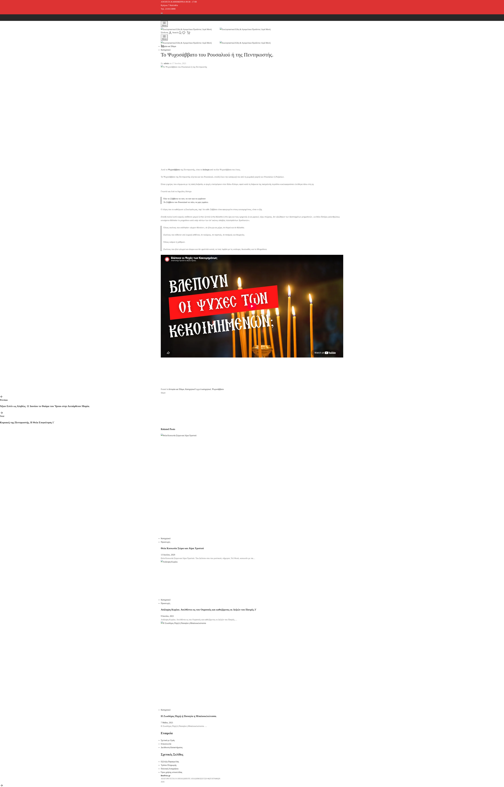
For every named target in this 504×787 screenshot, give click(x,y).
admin (166, 63)
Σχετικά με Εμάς (168, 740)
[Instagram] (173, 16)
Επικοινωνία (166, 744)
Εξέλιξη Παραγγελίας (170, 761)
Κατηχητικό (165, 50)
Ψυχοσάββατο (174, 170)
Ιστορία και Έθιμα (168, 46)
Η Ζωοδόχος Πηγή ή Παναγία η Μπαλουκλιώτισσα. (189, 716)
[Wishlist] (184, 32)
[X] (168, 16)
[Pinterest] (178, 393)
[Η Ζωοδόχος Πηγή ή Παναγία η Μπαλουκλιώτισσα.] (211, 663)
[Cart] (188, 32)
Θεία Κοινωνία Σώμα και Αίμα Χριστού (182, 548)
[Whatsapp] (182, 393)
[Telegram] (185, 393)
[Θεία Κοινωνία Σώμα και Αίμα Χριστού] (211, 484)
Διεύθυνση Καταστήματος (172, 747)
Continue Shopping (470, 28)
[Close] (162, 13)
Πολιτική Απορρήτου (169, 769)
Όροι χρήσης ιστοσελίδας (171, 772)
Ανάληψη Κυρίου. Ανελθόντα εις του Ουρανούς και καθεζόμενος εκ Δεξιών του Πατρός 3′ (208, 609)
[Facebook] (163, 16)
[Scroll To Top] (1, 785)
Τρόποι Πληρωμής (169, 765)
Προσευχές (165, 542)
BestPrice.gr (165, 776)
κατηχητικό (206, 389)
